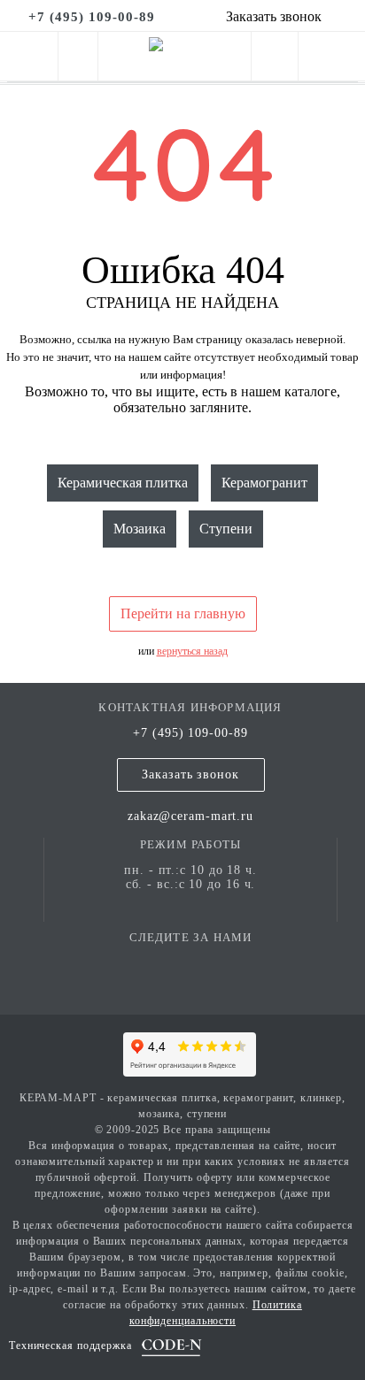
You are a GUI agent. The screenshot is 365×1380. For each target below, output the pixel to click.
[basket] (332, 59)
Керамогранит (264, 482)
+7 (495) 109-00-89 (190, 733)
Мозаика (139, 528)
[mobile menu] (29, 56)
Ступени (225, 528)
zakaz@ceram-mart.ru (190, 816)
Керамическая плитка (123, 482)
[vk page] (190, 963)
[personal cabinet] (275, 59)
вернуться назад (192, 651)
